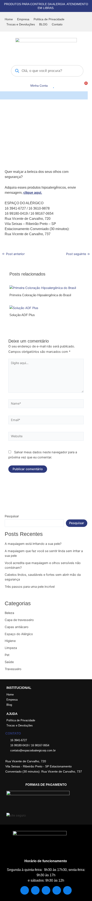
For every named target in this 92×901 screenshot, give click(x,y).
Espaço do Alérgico (19, 634)
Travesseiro (13, 669)
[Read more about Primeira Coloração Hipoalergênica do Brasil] (42, 288)
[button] (84, 95)
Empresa (23, 19)
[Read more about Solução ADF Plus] (23, 308)
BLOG (43, 24)
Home (9, 19)
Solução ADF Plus (22, 315)
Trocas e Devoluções (20, 24)
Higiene (10, 641)
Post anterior (13, 254)
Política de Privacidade (49, 19)
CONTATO (13, 733)
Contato (57, 24)
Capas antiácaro (16, 627)
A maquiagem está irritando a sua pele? (33, 544)
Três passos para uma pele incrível (30, 587)
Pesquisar (12, 516)
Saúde (9, 662)
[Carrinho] (84, 85)
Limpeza (11, 648)
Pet (7, 655)
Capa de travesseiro (19, 620)
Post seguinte (78, 254)
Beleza (9, 613)
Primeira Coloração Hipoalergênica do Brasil (40, 295)
